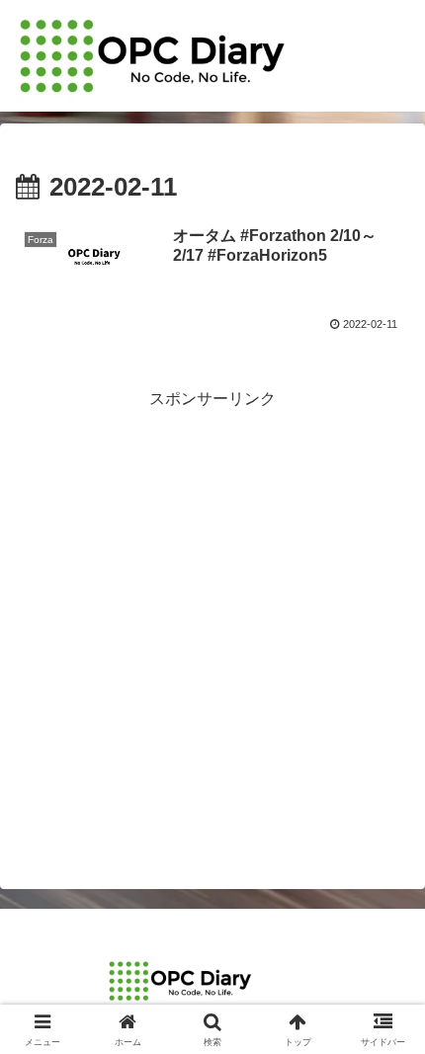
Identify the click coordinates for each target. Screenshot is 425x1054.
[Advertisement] (212, 626)
